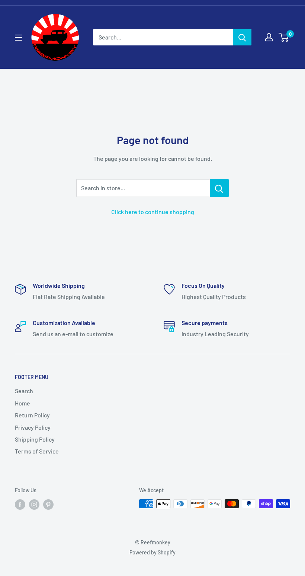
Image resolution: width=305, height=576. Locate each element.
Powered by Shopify (152, 552)
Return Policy (32, 415)
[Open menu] (18, 38)
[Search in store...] (219, 188)
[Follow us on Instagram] (34, 504)
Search (24, 390)
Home (22, 403)
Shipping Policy (35, 439)
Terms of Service (37, 451)
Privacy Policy (33, 427)
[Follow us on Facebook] (20, 504)
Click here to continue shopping (152, 211)
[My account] (269, 37)
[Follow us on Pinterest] (48, 504)
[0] (284, 37)
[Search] (242, 37)
